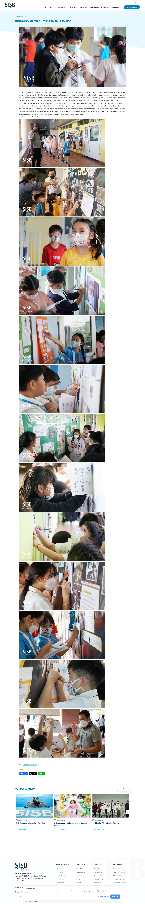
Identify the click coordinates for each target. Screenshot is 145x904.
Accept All (115, 896)
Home (44, 7)
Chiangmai (79, 879)
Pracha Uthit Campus (21, 829)
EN (135, 3)
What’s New (105, 7)
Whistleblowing (117, 876)
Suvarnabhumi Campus (98, 829)
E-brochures (61, 876)
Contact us (97, 882)
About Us (116, 869)
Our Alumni (60, 882)
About (51, 7)
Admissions (61, 7)
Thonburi (78, 876)
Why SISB (97, 869)
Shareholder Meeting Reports (119, 884)
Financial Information (119, 879)
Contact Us (115, 7)
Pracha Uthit (79, 869)
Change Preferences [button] (102, 896)
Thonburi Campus (59, 829)
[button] (128, 812)
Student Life (94, 7)
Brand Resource (99, 876)
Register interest (62, 879)
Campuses (83, 7)
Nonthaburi (79, 882)
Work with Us (98, 879)
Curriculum (72, 7)
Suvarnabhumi (80, 872)
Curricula (60, 872)
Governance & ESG (119, 872)
